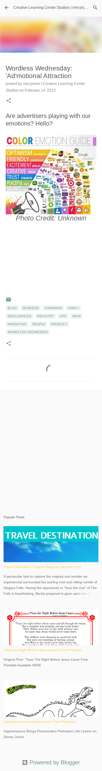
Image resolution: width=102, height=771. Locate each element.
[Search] (95, 7)
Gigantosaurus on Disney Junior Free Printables (40, 722)
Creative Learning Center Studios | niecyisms (51, 7)
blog (12, 308)
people (38, 324)
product (59, 324)
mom (76, 316)
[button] (8, 101)
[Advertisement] (51, 448)
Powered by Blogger (54, 762)
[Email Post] (8, 301)
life (63, 316)
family (73, 308)
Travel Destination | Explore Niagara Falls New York (42, 567)
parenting (17, 324)
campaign (53, 308)
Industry (45, 316)
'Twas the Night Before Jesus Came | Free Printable (42, 650)
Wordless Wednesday (28, 332)
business (31, 308)
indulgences (19, 316)
